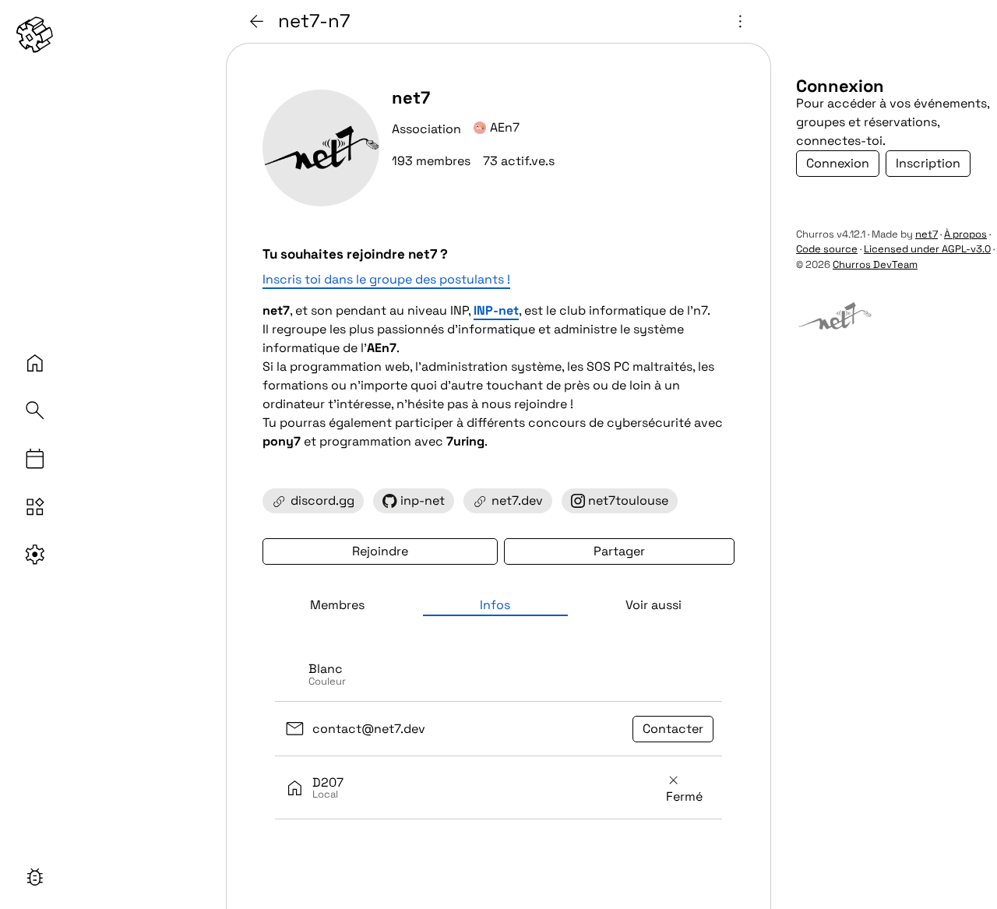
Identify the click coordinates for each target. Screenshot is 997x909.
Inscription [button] (928, 163)
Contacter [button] (673, 729)
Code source (827, 248)
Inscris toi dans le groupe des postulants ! (386, 279)
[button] (35, 877)
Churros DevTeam (875, 264)
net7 (926, 234)
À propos (965, 234)
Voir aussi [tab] (653, 605)
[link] (35, 35)
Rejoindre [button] (380, 551)
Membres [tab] (337, 605)
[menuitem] (498, 674)
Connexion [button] (837, 163)
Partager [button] (619, 551)
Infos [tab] (495, 605)
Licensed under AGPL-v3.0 (927, 248)
